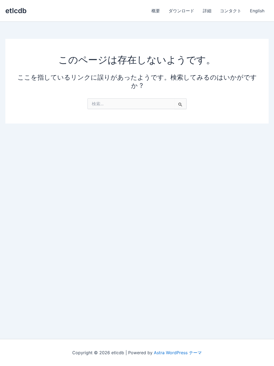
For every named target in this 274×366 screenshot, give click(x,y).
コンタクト (230, 10)
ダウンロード (181, 10)
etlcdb (15, 10)
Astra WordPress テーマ (178, 352)
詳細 (207, 10)
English (257, 10)
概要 (155, 10)
